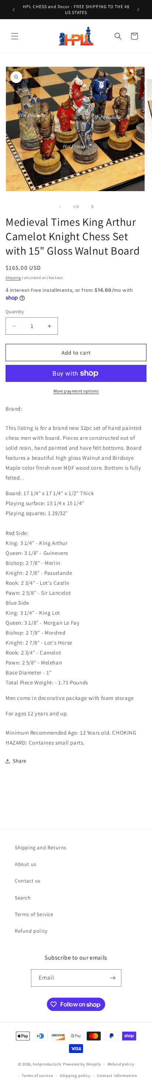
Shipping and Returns (40, 847)
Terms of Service (34, 914)
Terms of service (37, 1075)
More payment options (76, 391)
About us (26, 864)
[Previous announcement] (14, 9)
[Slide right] (92, 206)
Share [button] (20, 760)
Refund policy (31, 931)
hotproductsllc (47, 1064)
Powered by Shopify (82, 1064)
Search (23, 897)
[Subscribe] (113, 978)
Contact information (117, 1075)
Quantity (15, 311)
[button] (15, 36)
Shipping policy (75, 1075)
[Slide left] (60, 206)
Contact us (28, 880)
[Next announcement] (138, 9)
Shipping (13, 277)
